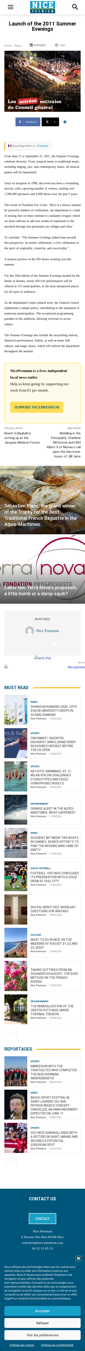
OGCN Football (41, 868)
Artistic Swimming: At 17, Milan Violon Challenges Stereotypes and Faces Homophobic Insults (51, 777)
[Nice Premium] (30, 630)
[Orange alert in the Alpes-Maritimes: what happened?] (15, 810)
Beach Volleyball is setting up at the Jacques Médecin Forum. (22, 437)
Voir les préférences (43, 1335)
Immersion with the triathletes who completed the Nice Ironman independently (54, 1072)
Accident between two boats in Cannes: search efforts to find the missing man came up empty (55, 844)
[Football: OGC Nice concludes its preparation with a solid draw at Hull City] (15, 876)
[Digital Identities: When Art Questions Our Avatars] (15, 909)
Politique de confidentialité (57, 1345)
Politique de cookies (22, 1345)
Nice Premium (47, 631)
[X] (46, 643)
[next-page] (14, 1032)
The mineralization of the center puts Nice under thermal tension (52, 1010)
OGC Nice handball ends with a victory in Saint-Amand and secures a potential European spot (54, 1139)
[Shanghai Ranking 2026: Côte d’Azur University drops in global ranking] (15, 710)
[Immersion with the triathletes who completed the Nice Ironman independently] (15, 1071)
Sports (35, 733)
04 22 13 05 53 (42, 1248)
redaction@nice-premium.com (42, 1242)
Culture (36, 935)
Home (8, 45)
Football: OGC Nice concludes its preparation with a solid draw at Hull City (55, 877)
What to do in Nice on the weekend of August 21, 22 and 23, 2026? (54, 943)
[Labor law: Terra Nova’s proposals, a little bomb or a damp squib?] (42, 569)
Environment (39, 803)
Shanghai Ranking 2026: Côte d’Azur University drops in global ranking (54, 710)
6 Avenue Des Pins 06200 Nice (42, 1237)
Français (42, 145)
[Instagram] (38, 643)
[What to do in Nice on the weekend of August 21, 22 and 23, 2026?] (15, 943)
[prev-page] (7, 1032)
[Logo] (42, 7)
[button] (78, 1258)
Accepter (42, 1311)
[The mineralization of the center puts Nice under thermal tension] (15, 1009)
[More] (65, 121)
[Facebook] (30, 643)
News (18, 45)
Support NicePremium (36, 407)
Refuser (42, 1323)
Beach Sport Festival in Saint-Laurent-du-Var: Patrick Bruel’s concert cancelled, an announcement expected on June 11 (54, 1105)
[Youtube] (55, 643)
